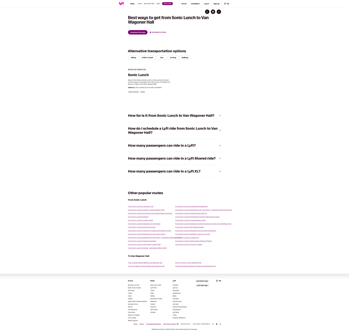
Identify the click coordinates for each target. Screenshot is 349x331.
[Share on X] (207, 12)
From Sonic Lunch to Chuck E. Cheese (188, 244)
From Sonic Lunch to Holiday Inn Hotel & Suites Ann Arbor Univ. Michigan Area (203, 224)
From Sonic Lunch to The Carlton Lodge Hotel (144, 244)
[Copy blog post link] (219, 12)
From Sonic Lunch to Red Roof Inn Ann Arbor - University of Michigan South (155, 238)
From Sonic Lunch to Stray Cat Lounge (141, 227)
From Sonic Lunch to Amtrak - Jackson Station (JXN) (146, 210)
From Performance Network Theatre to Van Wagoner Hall (195, 266)
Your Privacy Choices (169, 324)
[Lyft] (121, 4)
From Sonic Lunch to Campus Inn (187, 238)
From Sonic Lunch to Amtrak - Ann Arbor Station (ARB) (147, 248)
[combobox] (226, 4)
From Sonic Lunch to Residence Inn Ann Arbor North (146, 234)
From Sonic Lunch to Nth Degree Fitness (189, 227)
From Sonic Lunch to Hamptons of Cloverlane (144, 224)
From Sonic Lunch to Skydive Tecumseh (142, 241)
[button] (174, 116)
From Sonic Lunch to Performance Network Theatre (193, 241)
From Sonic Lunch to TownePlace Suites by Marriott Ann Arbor (197, 217)
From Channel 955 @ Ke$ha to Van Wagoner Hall (145, 263)
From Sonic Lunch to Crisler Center (140, 220)
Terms (135, 324)
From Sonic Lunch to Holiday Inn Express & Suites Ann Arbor (149, 231)
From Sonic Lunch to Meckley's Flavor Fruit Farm (192, 234)
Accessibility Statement (153, 324)
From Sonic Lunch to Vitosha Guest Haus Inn (191, 213)
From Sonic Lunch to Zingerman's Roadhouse (191, 206)
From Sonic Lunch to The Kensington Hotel (190, 220)
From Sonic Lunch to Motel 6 (138, 217)
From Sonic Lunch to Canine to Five (140, 206)
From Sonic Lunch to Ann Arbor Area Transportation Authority (150, 213)
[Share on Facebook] (213, 12)
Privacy (142, 324)
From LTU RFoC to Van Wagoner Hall (188, 263)
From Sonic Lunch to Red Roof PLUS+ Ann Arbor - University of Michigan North (203, 210)
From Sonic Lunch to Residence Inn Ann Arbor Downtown (195, 231)
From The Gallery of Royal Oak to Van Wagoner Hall (146, 266)
